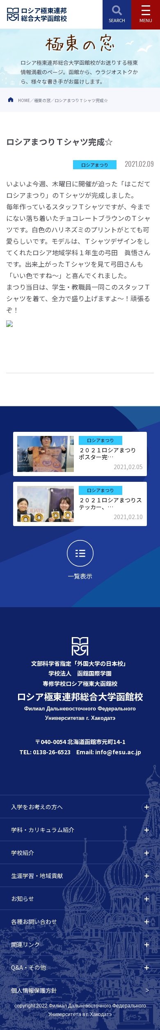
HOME (24, 100)
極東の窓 (42, 100)
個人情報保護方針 (34, 990)
